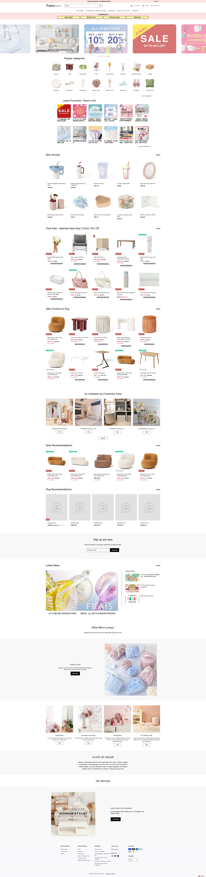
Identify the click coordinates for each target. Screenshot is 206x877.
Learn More (115, 819)
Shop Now (75, 673)
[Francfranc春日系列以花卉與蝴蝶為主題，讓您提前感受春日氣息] (132, 578)
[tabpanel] (103, 38)
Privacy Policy (98, 849)
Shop (59, 743)
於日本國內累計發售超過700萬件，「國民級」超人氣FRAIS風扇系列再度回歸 (82, 613)
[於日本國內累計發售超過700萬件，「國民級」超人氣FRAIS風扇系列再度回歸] (82, 590)
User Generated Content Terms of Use (103, 854)
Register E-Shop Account (84, 860)
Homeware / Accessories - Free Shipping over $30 (98, 1)
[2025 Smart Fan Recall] (132, 599)
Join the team (64, 851)
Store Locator (64, 849)
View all (158, 154)
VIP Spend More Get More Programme (101, 864)
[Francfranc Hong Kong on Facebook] (115, 856)
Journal (62, 853)
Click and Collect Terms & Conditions (101, 858)
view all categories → (147, 96)
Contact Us (80, 851)
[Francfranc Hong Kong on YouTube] (118, 856)
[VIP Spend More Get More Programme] (132, 588)
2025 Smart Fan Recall (146, 596)
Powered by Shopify (110, 873)
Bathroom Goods (136, 74)
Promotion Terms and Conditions (103, 861)
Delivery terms (81, 853)
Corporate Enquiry (82, 858)
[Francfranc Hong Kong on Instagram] (112, 856)
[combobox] (83, 5)
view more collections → (144, 146)
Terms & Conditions (99, 851)
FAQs (79, 849)
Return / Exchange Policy (84, 856)
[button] (202, 876)
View (59, 432)
